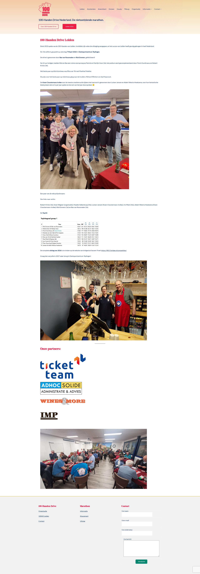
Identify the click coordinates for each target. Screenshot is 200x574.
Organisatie (43, 511)
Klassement (84, 516)
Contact (41, 521)
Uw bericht (127, 539)
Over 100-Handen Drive (48, 26)
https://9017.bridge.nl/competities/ (114, 250)
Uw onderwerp (127, 530)
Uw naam (125, 511)
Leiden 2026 (69, 26)
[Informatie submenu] (151, 9)
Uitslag (82, 521)
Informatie (84, 511)
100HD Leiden (44, 516)
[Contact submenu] (160, 9)
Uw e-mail (125, 520)
